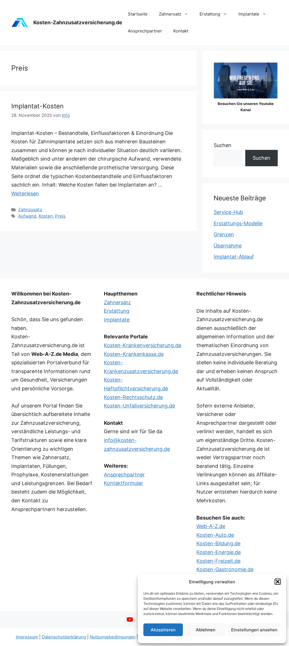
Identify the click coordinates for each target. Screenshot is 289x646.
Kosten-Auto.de (215, 535)
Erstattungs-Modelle (238, 223)
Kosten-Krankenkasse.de (134, 354)
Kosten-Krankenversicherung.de (142, 345)
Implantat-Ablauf (234, 257)
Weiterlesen (25, 193)
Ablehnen (205, 629)
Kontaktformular (123, 483)
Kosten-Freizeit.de (218, 561)
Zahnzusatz (30, 209)
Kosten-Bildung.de (218, 543)
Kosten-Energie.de (218, 552)
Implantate (248, 14)
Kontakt (180, 31)
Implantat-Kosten (37, 106)
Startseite (138, 14)
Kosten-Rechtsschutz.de (133, 397)
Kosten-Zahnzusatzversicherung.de (77, 22)
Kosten (46, 216)
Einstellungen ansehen (254, 629)
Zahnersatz (170, 14)
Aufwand (27, 216)
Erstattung (210, 14)
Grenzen (224, 234)
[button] (278, 581)
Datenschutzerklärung (64, 637)
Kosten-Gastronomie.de (224, 569)
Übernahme (228, 246)
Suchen (222, 145)
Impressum (27, 637)
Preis (60, 216)
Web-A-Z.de (210, 526)
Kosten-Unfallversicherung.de (139, 406)
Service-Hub (228, 212)
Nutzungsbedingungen (112, 637)
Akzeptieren (163, 629)
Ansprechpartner (145, 31)
